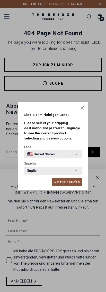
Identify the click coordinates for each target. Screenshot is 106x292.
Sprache (30, 163)
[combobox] (41, 154)
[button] (82, 108)
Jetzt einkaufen (67, 182)
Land (27, 147)
